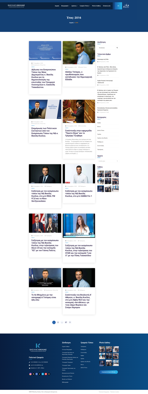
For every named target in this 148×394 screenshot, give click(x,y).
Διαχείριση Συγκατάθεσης (108, 372)
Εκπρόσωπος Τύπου (67, 376)
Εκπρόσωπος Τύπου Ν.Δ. (39, 65)
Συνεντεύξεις (83, 126)
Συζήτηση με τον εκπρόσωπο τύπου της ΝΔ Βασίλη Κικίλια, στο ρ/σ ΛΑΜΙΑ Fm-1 (78, 193)
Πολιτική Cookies (114, 392)
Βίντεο (99, 126)
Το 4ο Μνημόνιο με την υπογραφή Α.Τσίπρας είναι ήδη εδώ (43, 297)
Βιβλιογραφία (65, 382)
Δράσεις (74, 6)
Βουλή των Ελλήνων (67, 379)
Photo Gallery (96, 6)
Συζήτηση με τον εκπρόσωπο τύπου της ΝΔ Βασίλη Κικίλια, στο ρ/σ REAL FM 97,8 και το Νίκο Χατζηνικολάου (45, 196)
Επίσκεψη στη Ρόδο (102, 59)
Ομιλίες (99, 134)
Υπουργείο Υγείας (66, 365)
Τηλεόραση (49, 235)
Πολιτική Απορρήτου (104, 392)
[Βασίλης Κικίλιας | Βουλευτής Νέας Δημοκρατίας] (16, 5)
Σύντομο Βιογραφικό (67, 349)
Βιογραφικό (64, 6)
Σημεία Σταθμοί (65, 346)
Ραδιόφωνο (49, 186)
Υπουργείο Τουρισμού (67, 362)
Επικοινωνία (106, 6)
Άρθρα (99, 123)
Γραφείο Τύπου (84, 6)
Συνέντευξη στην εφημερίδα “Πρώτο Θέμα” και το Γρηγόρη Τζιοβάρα (78, 133)
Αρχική (57, 6)
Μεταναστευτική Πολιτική (68, 373)
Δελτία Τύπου (83, 67)
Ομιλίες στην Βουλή (102, 138)
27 (66, 322)
